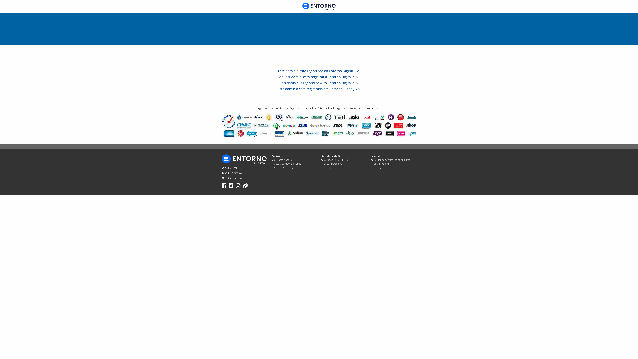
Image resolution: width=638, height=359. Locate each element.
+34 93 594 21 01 (234, 167)
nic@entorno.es (233, 178)
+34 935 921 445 (233, 173)
